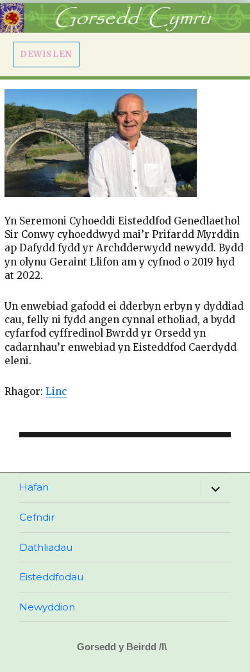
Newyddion (47, 607)
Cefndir (37, 517)
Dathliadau (45, 547)
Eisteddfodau (51, 577)
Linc (56, 391)
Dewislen (46, 54)
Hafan (34, 487)
